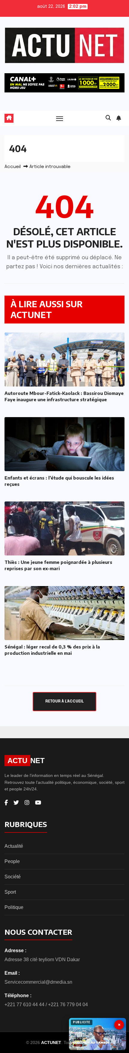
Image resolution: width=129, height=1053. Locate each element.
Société (12, 876)
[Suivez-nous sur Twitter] (16, 803)
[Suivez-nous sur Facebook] (6, 803)
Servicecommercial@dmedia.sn (38, 982)
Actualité (13, 846)
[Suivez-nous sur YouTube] (38, 803)
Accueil (12, 166)
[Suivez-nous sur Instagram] (27, 803)
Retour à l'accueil (64, 701)
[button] (108, 118)
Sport (10, 892)
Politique (13, 907)
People (12, 861)
